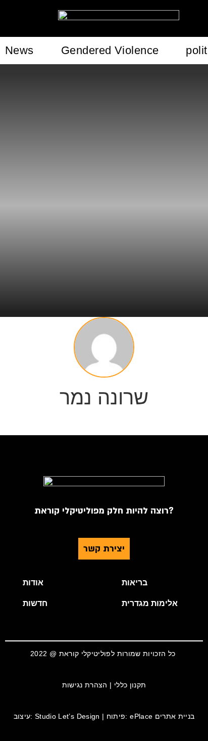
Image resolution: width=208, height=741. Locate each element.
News (19, 50)
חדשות (35, 603)
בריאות (134, 582)
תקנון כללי (130, 685)
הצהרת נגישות (85, 685)
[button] (54, 583)
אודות (33, 582)
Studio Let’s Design (67, 716)
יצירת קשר (104, 548)
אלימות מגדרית (150, 603)
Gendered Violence (110, 50)
